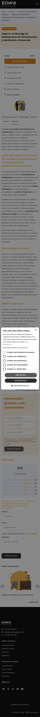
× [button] (35, 330)
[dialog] (20, 358)
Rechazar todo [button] (20, 381)
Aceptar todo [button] (21, 375)
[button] (20, 348)
